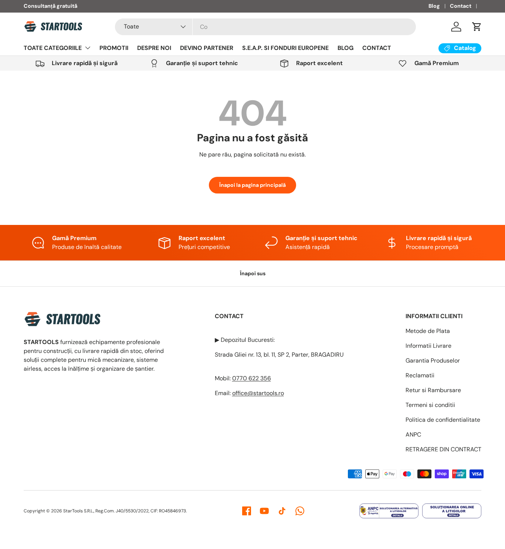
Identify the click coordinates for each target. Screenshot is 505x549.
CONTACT (376, 48)
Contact (460, 6)
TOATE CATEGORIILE (53, 48)
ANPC (413, 434)
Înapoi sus (252, 273)
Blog (434, 6)
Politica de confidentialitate (443, 420)
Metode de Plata (428, 331)
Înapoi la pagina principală (252, 185)
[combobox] (265, 26)
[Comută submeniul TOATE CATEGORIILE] (87, 47)
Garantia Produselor (433, 360)
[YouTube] (264, 510)
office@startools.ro (258, 393)
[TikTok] (282, 510)
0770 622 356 (251, 378)
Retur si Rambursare (433, 390)
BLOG (345, 48)
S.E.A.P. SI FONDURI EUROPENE (285, 48)
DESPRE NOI (154, 48)
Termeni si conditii (430, 405)
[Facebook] (246, 510)
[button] (477, 26)
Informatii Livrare (428, 346)
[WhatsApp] (299, 510)
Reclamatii (420, 375)
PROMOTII (113, 48)
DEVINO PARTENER (206, 48)
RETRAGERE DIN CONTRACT (443, 449)
